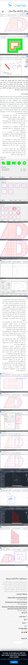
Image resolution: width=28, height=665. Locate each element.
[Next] (26, 78)
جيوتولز (24, 622)
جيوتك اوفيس (22, 616)
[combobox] (20, 642)
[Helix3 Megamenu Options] (3, 11)
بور (25, 626)
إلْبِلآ (25, 619)
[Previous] (27, 78)
